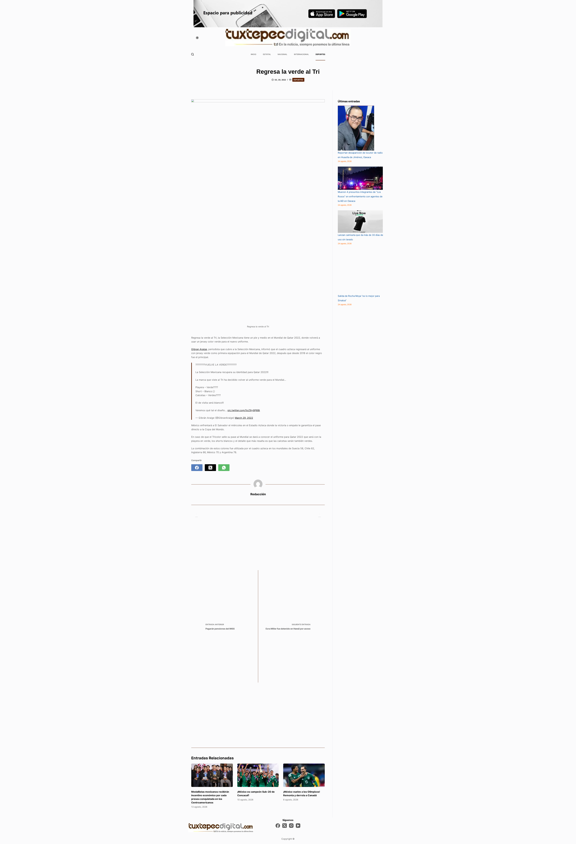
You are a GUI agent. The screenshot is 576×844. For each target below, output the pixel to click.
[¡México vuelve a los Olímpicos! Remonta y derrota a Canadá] (304, 775)
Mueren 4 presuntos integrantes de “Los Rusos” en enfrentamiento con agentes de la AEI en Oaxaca (360, 196)
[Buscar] (192, 54)
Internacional (301, 54)
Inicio (253, 54)
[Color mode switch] (197, 37)
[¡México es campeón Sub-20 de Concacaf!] (258, 775)
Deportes (320, 54)
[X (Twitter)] (210, 467)
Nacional (282, 54)
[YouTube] (298, 825)
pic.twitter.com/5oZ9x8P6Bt (244, 410)
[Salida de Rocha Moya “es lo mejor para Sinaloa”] (360, 271)
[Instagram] (291, 825)
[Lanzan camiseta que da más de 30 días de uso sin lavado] (360, 221)
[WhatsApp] (224, 467)
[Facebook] (196, 467)
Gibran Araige (199, 349)
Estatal (267, 54)
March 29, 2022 (244, 417)
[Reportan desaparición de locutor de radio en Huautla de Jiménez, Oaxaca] (356, 128)
